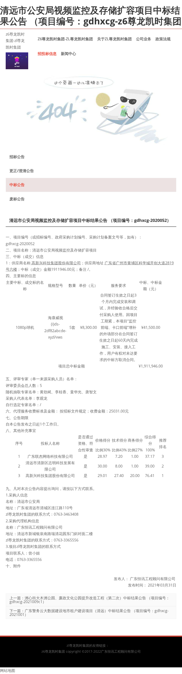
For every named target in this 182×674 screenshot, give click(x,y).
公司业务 (143, 38)
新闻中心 (68, 53)
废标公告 (17, 199)
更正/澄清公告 (21, 170)
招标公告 (17, 156)
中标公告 (17, 184)
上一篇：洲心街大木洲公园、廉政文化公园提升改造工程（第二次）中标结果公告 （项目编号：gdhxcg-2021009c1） (89, 599)
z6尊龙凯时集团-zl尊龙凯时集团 (15, 41)
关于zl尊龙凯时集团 (114, 38)
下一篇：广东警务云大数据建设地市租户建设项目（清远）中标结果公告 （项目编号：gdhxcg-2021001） (88, 612)
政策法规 (163, 38)
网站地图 (7, 670)
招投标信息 (47, 53)
